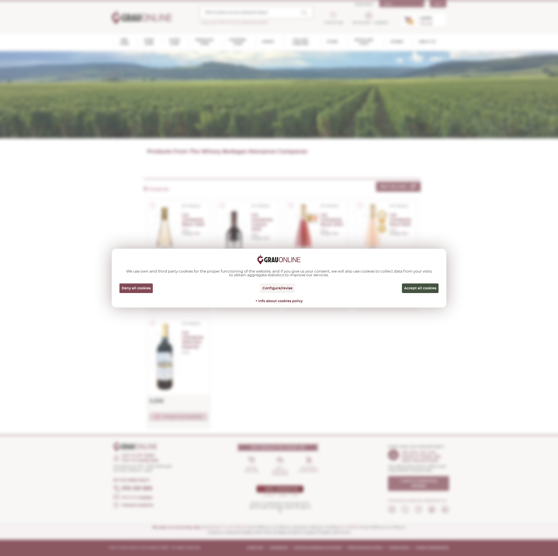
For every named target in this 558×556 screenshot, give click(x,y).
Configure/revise (277, 288)
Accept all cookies (420, 288)
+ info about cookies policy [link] (279, 301)
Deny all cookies (136, 288)
